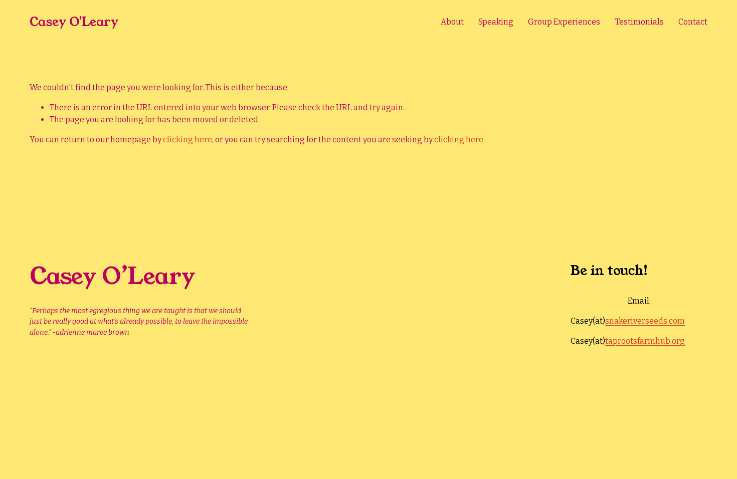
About (452, 22)
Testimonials (639, 22)
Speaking (495, 22)
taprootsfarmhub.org (645, 341)
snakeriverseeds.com (645, 321)
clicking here (187, 139)
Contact (692, 22)
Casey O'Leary (74, 22)
